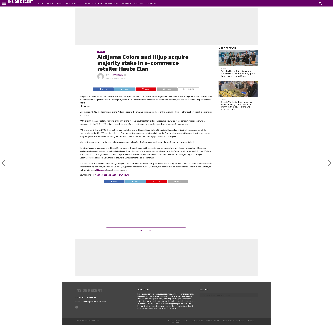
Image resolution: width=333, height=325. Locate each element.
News (50, 3)
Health (98, 3)
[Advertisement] (166, 26)
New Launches (73, 3)
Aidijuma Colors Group (106, 175)
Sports (87, 3)
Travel (59, 3)
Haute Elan (124, 175)
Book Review (111, 3)
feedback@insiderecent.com (93, 301)
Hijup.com (101, 170)
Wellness (151, 3)
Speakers (126, 3)
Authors (138, 3)
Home (41, 3)
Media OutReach (116, 75)
